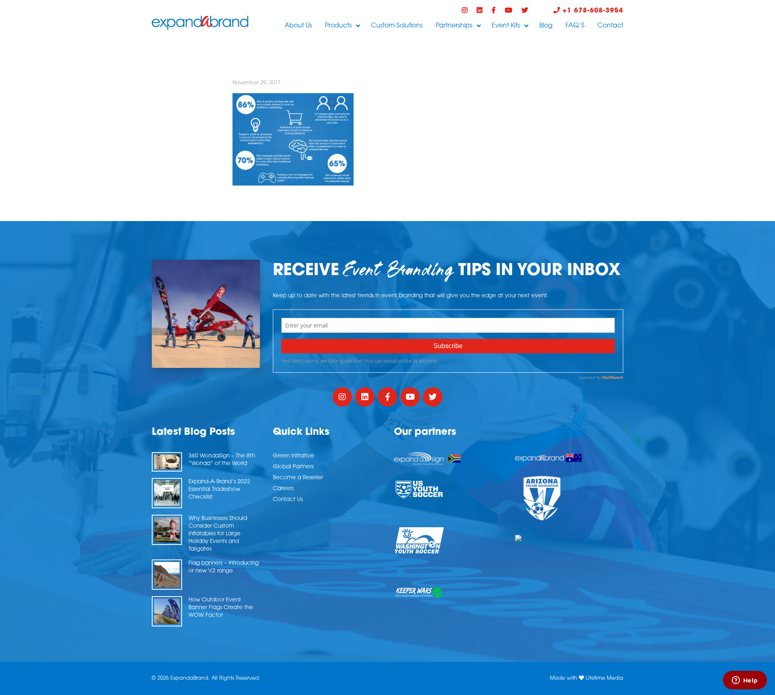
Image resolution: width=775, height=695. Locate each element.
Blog (546, 26)
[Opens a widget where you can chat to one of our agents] (745, 681)
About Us (298, 26)
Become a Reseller (298, 477)
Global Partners (293, 467)
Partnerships (454, 26)
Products (338, 26)
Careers (283, 488)
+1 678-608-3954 (591, 11)
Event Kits (506, 26)
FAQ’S (575, 26)
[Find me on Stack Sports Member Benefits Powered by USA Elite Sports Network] (569, 538)
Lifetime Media (604, 678)
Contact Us (288, 499)
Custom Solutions (397, 26)
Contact (610, 26)
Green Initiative (293, 456)
